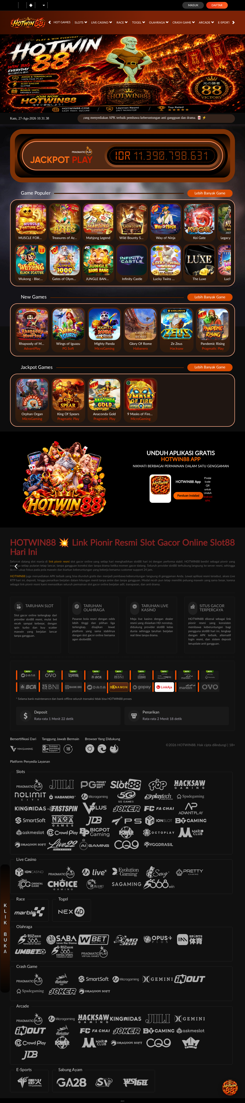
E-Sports (225, 22)
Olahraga (157, 22)
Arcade (205, 22)
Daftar (217, 5)
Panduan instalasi (188, 495)
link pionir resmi (59, 561)
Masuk (193, 5)
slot (122, 1101)
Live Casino (100, 22)
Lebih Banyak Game (210, 193)
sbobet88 (85, 639)
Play (82, 159)
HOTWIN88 (17, 576)
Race (121, 22)
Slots (79, 22)
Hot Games (62, 22)
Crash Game (182, 22)
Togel (137, 22)
